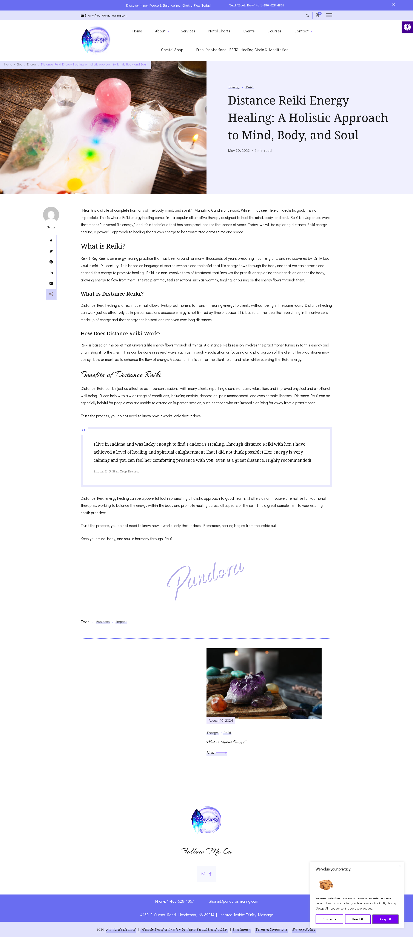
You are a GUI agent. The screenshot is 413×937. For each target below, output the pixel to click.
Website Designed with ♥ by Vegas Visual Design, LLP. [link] (184, 929)
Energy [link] (234, 87)
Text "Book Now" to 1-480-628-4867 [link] (257, 5)
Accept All (385, 919)
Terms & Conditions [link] (271, 929)
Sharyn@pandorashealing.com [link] (106, 15)
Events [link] (249, 30)
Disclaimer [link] (241, 929)
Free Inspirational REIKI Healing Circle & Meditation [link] (242, 49)
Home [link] (137, 30)
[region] (357, 895)
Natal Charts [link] (219, 30)
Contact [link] (301, 30)
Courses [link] (275, 30)
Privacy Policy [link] (304, 929)
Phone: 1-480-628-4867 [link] (174, 901)
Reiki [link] (249, 87)
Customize (329, 919)
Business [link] (103, 621)
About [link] (160, 30)
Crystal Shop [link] (172, 49)
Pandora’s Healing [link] (121, 929)
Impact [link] (121, 621)
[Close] (399, 865)
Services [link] (188, 30)
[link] (407, 27)
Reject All (358, 919)
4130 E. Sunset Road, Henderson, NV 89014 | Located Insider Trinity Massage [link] (206, 914)
